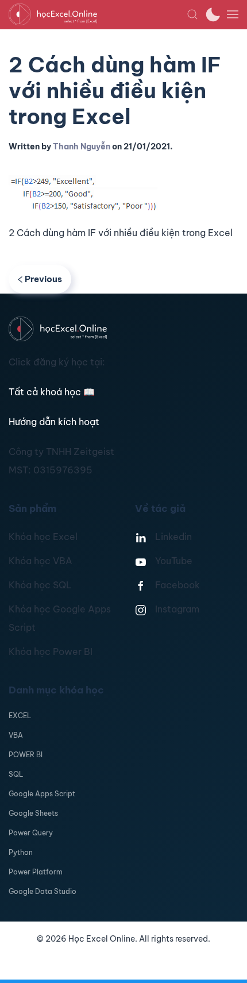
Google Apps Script (42, 793)
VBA (16, 735)
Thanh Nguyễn (81, 146)
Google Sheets (33, 813)
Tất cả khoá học (52, 392)
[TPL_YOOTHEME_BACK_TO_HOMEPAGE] (98, 14)
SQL (16, 774)
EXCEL (20, 715)
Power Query (31, 832)
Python (21, 852)
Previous (43, 278)
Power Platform (36, 872)
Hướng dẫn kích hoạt (54, 421)
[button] (192, 14)
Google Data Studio (42, 891)
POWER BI (26, 754)
